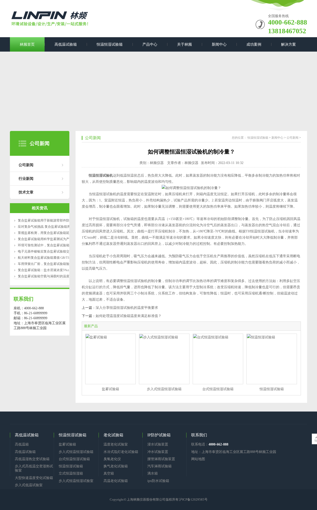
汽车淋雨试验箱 (159, 466)
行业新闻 (26, 179)
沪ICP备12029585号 (193, 499)
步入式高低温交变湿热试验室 (34, 468)
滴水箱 (152, 473)
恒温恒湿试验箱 (110, 44)
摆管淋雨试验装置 (161, 459)
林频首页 (27, 44)
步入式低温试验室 (29, 485)
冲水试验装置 (157, 452)
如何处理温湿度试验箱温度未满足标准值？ (128, 316)
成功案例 (253, 44)
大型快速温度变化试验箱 (34, 478)
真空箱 (109, 473)
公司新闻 (26, 165)
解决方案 (288, 44)
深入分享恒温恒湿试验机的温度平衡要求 (127, 308)
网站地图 (198, 459)
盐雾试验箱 (110, 389)
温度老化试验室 (116, 444)
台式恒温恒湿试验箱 (218, 389)
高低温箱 (22, 444)
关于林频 (184, 44)
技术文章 (26, 192)
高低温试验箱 (65, 44)
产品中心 (149, 44)
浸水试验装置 (157, 444)
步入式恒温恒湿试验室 (76, 481)
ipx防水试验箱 (158, 481)
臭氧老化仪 (112, 459)
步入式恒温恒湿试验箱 (164, 389)
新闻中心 (219, 44)
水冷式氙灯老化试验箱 (121, 452)
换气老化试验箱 (116, 466)
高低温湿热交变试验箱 (32, 459)
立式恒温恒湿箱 (71, 473)
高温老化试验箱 (116, 481)
